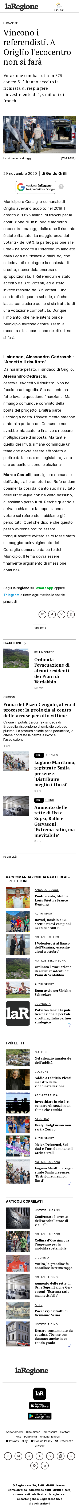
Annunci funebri (50, 1436)
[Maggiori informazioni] (61, 187)
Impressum (50, 1432)
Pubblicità (30, 1436)
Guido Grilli (57, 173)
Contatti (65, 1432)
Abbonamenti (14, 1432)
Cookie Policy (42, 1441)
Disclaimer (33, 1432)
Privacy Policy (18, 1441)
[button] (8, 1456)
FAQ (18, 1436)
